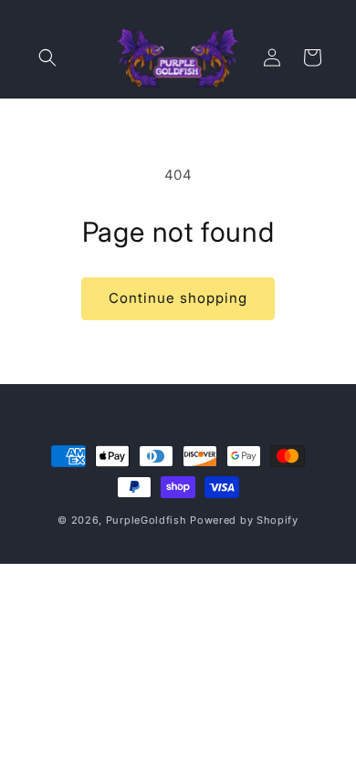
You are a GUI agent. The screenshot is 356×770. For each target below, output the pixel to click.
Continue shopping (178, 298)
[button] (47, 57)
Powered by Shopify (244, 520)
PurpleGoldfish (146, 520)
